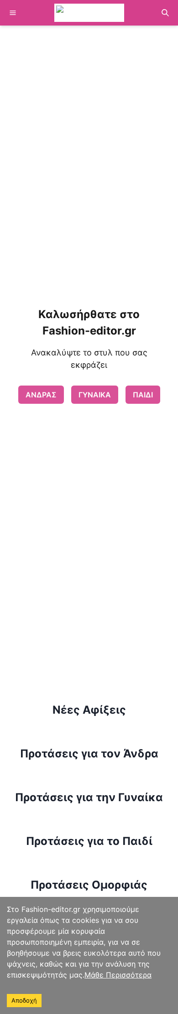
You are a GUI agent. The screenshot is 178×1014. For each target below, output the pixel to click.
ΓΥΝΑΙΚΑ (95, 394)
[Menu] (13, 13)
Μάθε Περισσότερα (118, 974)
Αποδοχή (24, 1000)
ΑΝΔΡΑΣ (41, 394)
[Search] (165, 13)
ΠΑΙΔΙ (143, 394)
